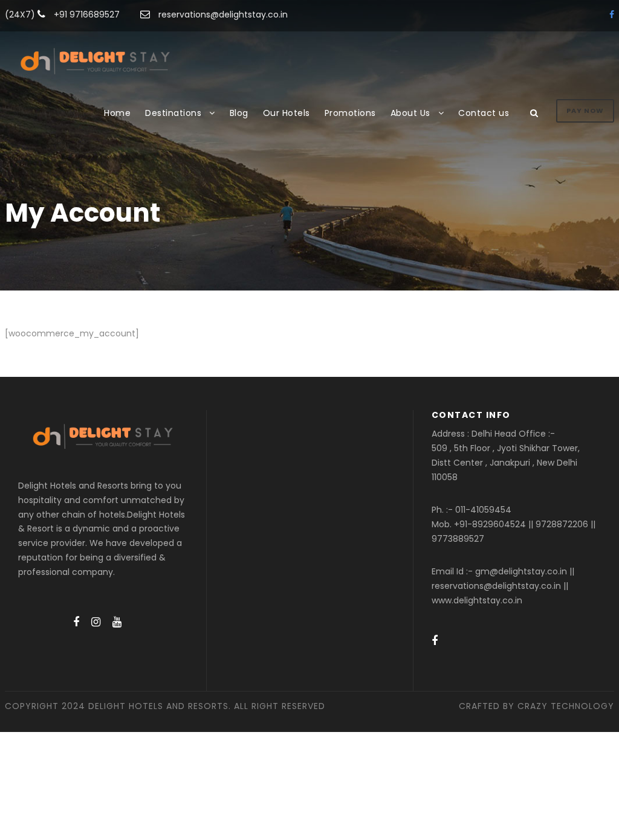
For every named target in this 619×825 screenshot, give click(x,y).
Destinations (173, 113)
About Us (410, 113)
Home (117, 113)
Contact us (483, 113)
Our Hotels (286, 113)
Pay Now (585, 110)
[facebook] (611, 14)
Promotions (350, 113)
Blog (239, 113)
